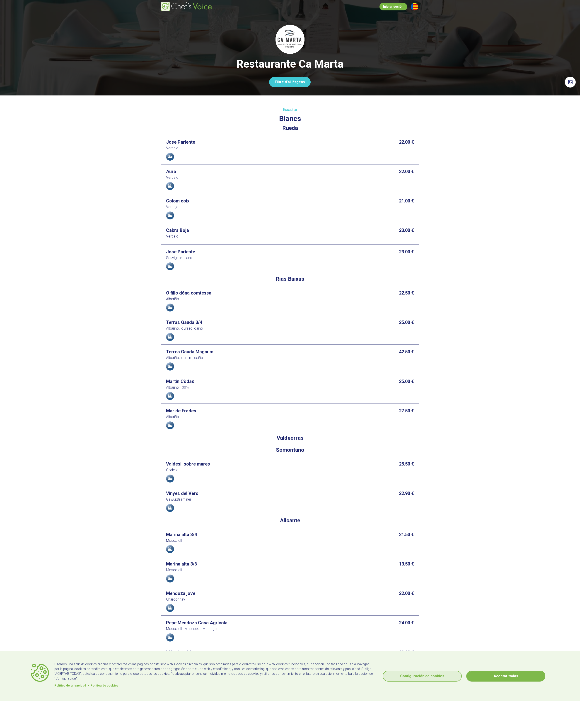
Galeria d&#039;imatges (570, 82)
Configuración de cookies (422, 676)
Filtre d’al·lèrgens (290, 82)
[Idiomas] (414, 6)
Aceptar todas (506, 676)
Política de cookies (104, 685)
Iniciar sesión (393, 6)
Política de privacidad (70, 685)
